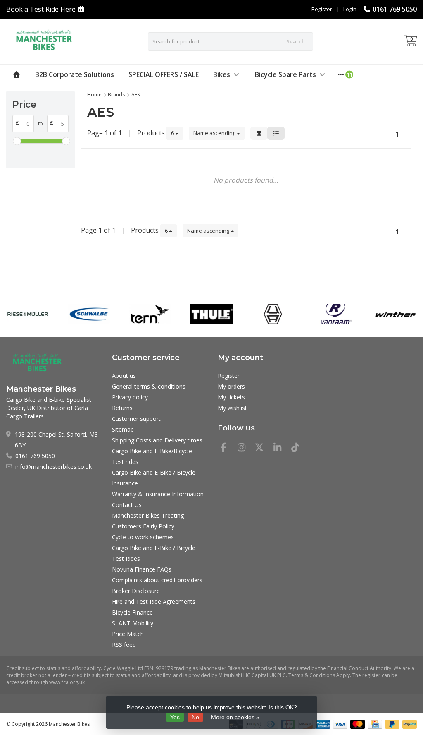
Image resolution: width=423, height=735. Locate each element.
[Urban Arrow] (273, 314)
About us (124, 376)
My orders (231, 386)
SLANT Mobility (132, 623)
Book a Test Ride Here (41, 9)
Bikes (221, 74)
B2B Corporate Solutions (74, 74)
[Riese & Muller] (27, 314)
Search (295, 41)
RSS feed (124, 645)
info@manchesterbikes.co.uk (53, 467)
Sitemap (123, 429)
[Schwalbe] (89, 314)
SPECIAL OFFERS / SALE (163, 74)
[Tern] (150, 314)
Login (349, 9)
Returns (122, 408)
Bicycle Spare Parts (285, 74)
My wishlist (232, 408)
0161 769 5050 (395, 9)
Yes (175, 717)
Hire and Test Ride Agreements (153, 601)
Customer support (136, 419)
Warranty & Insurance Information (158, 494)
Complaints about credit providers (157, 580)
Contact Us (127, 505)
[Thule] (211, 314)
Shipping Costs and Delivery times (157, 440)
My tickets (231, 397)
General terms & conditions (148, 386)
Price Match (128, 634)
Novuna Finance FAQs (141, 569)
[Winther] (395, 314)
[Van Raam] (334, 314)
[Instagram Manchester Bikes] (245, 448)
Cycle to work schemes (143, 537)
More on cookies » (235, 717)
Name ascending (215, 133)
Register (321, 9)
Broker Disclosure (136, 591)
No (195, 717)
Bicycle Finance (132, 612)
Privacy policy (130, 397)
